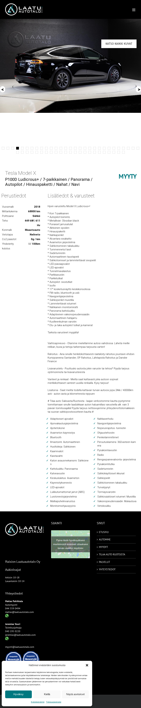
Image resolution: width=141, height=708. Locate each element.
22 (104, 148)
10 (46, 148)
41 (70, 152)
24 (113, 148)
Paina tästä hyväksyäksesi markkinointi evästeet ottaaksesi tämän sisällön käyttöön (70, 544)
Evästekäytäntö (37, 702)
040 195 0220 (12, 631)
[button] (87, 665)
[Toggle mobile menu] (134, 10)
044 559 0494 (12, 608)
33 (32, 152)
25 (118, 148)
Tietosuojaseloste (53, 702)
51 (118, 152)
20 (94, 148)
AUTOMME (105, 539)
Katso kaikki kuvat (119, 44)
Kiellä (47, 694)
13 (60, 148)
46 (94, 152)
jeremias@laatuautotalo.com (20, 634)
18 (85, 148)
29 (138, 148)
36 (46, 152)
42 (75, 152)
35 (41, 152)
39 (60, 152)
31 (22, 152)
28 (133, 148)
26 (123, 148)
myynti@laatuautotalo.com (19, 646)
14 (65, 148)
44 (85, 152)
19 (89, 148)
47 (99, 152)
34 (36, 152)
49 (109, 152)
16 (75, 148)
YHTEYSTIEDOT (107, 569)
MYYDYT (103, 547)
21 (99, 148)
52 (123, 152)
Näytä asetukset (75, 694)
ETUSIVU (104, 532)
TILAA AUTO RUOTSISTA (112, 554)
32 (27, 152)
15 (70, 148)
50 (113, 152)
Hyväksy (18, 694)
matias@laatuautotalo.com (19, 612)
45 (89, 152)
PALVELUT (104, 562)
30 (17, 152)
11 (51, 148)
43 (80, 152)
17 (80, 148)
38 (56, 152)
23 (109, 148)
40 (65, 152)
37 (51, 152)
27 (128, 148)
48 (104, 152)
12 (56, 148)
